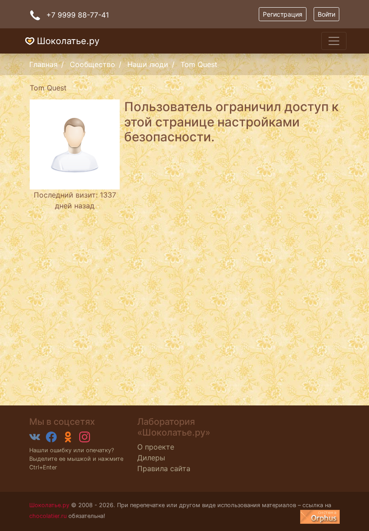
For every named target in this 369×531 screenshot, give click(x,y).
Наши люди (147, 64)
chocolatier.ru (48, 516)
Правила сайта (163, 468)
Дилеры (151, 457)
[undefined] (320, 517)
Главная (43, 64)
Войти (326, 14)
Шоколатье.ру (68, 41)
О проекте (155, 446)
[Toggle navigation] (333, 41)
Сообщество (92, 64)
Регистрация (282, 14)
